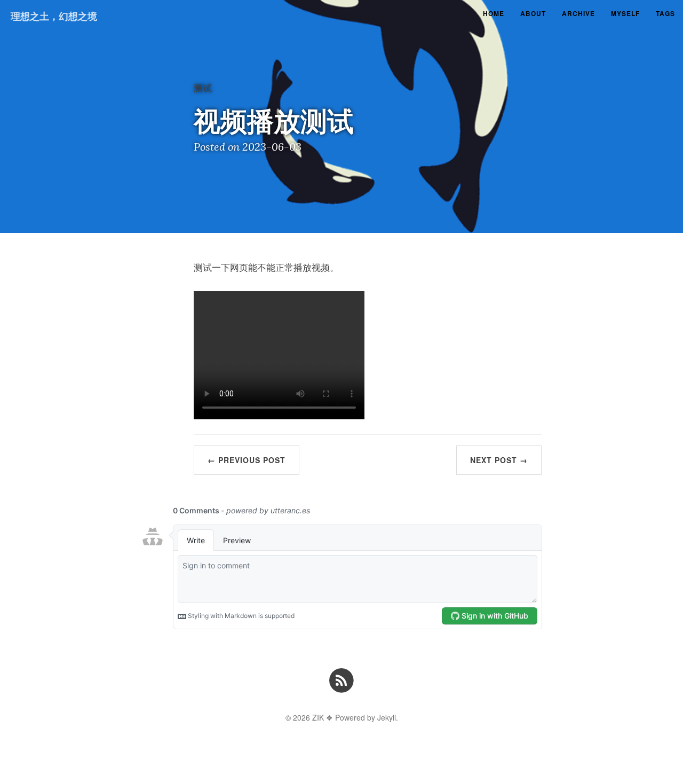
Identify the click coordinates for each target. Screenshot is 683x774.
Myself (625, 13)
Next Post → (499, 460)
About (533, 13)
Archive (578, 13)
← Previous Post (246, 460)
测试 (203, 87)
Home (493, 13)
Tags (665, 13)
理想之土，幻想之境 (54, 16)
